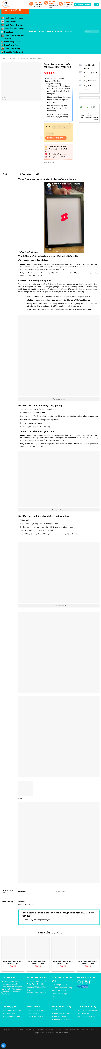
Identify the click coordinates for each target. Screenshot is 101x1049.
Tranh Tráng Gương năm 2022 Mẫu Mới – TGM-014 (13, 962)
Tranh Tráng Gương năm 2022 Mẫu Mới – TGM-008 (38, 962)
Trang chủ (32, 32)
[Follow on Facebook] (79, 982)
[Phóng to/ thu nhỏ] (8, 1037)
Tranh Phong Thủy (11, 45)
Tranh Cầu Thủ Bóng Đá (13, 52)
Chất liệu (48, 126)
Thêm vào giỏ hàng (56, 138)
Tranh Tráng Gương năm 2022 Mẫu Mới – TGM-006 (88, 962)
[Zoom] (4, 98)
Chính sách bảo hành (91, 1030)
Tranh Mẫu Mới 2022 (36, 58)
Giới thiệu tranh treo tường (62, 988)
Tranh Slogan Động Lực (13, 18)
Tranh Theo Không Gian (13, 25)
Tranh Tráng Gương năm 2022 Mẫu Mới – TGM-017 (63, 962)
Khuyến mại (58, 32)
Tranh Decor (9, 32)
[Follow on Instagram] (82, 982)
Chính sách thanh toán (76, 1030)
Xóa (70, 123)
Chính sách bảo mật (59, 994)
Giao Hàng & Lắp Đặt (59, 985)
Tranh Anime (9, 21)
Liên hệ (72, 32)
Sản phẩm (49, 32)
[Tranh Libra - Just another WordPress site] (13, 4)
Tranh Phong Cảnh (11, 42)
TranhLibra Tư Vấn (59, 991)
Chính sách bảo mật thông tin (27, 1030)
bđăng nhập (33, 920)
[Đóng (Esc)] (2, 1037)
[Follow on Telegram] (89, 982)
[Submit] (97, 31)
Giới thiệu (41, 32)
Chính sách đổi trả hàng (45, 1030)
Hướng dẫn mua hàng (9, 1030)
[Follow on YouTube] (86, 982)
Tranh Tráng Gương (12, 48)
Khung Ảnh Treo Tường (13, 28)
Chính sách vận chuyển (61, 1030)
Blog (66, 32)
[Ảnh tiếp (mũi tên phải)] (8, 1045)
